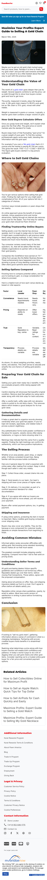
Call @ (16, 825)
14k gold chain (29, 144)
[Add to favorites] (40, 3)
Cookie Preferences (12, 810)
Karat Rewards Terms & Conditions (18, 743)
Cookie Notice (10, 796)
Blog (6, 752)
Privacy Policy (10, 791)
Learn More (36, 21)
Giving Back (9, 775)
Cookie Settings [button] (38, 875)
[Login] (36, 3)
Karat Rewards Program (14, 738)
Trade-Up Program (12, 761)
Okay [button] (5, 874)
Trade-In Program (11, 757)
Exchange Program (12, 766)
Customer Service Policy (14, 786)
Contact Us (12, 829)
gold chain (18, 90)
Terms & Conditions (12, 800)
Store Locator (13, 821)
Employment (9, 771)
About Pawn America (12, 747)
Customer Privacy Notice (14, 805)
